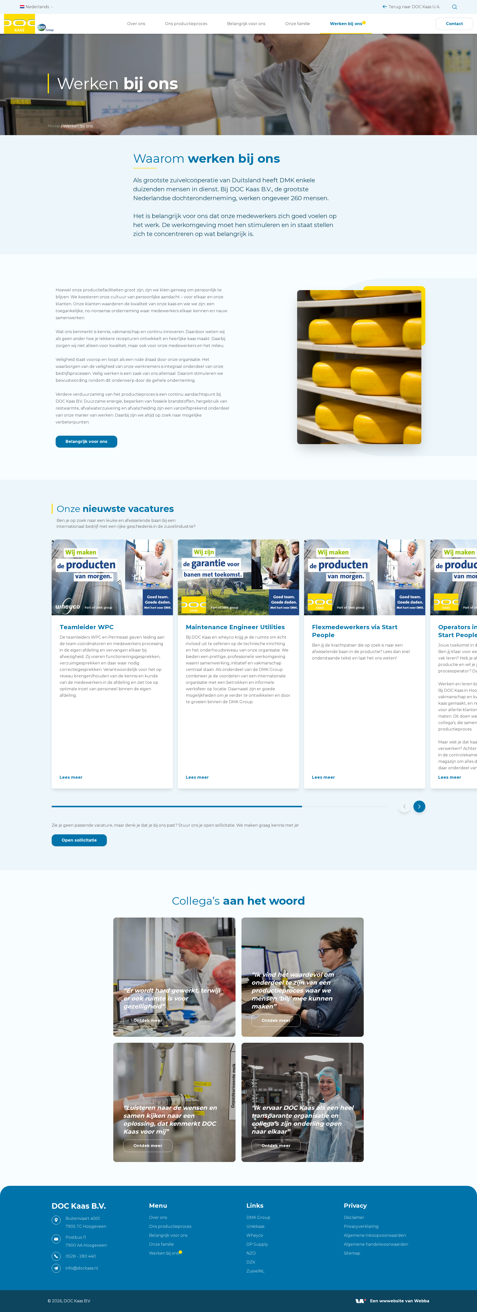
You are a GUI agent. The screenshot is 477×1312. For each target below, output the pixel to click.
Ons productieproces (186, 23)
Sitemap (352, 1253)
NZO (251, 1253)
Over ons (136, 23)
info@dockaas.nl (82, 1268)
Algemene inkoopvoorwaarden (375, 1235)
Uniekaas (255, 1226)
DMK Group (258, 1217)
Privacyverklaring (361, 1226)
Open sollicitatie (79, 840)
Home (54, 126)
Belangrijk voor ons (246, 23)
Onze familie (297, 23)
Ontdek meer (147, 1020)
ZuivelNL (255, 1271)
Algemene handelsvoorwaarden (376, 1244)
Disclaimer (354, 1217)
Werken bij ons (346, 23)
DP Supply (257, 1244)
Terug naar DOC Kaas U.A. (414, 6)
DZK (250, 1262)
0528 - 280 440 (81, 1256)
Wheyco (254, 1235)
